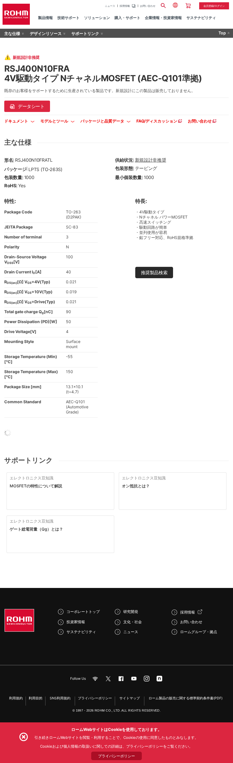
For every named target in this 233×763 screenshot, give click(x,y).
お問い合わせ (147, 6)
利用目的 (35, 698)
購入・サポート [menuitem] (127, 17)
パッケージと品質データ (102, 120)
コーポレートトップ (83, 611)
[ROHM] (16, 14)
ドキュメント (16, 120)
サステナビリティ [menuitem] (201, 17)
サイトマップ (129, 698)
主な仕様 (12, 33)
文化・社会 (132, 621)
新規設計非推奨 (150, 160)
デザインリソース (46, 33)
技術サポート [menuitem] (68, 17)
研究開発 (130, 611)
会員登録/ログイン (214, 5)
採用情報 (125, 6)
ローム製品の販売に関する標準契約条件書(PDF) (185, 698)
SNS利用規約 (60, 698)
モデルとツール (54, 120)
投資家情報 (75, 621)
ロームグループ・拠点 (198, 631)
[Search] (163, 4)
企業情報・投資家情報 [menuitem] (163, 17)
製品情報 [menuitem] (45, 17)
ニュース (110, 6)
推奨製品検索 (154, 272)
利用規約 (16, 698)
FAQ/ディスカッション (157, 120)
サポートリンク (85, 33)
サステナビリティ (81, 631)
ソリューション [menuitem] (97, 17)
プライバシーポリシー (95, 698)
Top (222, 32)
